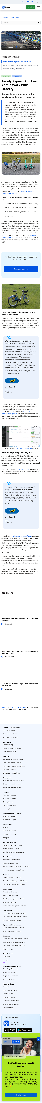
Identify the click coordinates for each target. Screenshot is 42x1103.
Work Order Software (9, 730)
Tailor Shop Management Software (14, 884)
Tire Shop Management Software (13, 870)
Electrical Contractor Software (12, 920)
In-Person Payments (9, 798)
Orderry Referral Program (11, 1004)
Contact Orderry (8, 1007)
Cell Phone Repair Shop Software (13, 852)
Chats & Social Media (9, 752)
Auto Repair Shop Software (11, 860)
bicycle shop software (24, 448)
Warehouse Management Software (14, 766)
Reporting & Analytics (10, 816)
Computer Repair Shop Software (13, 845)
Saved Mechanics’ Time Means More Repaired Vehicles (20, 65)
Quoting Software (8, 802)
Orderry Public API (8, 994)
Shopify (5, 827)
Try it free (30, 7)
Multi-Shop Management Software (14, 942)
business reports (23, 469)
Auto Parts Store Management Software (16, 866)
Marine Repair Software (10, 895)
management (6, 76)
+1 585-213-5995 (28, 2)
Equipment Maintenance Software (13, 928)
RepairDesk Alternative (10, 972)
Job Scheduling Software (10, 737)
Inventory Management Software (13, 759)
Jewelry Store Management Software (14, 906)
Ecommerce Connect (9, 831)
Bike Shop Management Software (13, 899)
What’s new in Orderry (10, 990)
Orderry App (7, 956)
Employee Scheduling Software (12, 784)
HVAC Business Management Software (15, 917)
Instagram (6, 838)
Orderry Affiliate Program (11, 1001)
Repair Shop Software (10, 892)
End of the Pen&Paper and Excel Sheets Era (17, 62)
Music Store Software (10, 902)
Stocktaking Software (9, 769)
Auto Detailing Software (10, 863)
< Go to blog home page (10, 17)
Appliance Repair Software (11, 849)
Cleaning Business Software (12, 877)
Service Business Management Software (16, 939)
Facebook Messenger (10, 834)
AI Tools (5, 960)
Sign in (38, 2)
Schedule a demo (21, 269)
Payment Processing (9, 795)
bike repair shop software (22, 536)
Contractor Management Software (14, 945)
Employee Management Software (13, 780)
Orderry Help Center (9, 997)
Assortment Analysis (9, 820)
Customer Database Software (12, 748)
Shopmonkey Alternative (10, 976)
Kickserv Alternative (9, 979)
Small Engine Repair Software (12, 931)
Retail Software (8, 949)
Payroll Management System (12, 787)
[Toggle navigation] (38, 7)
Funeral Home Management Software (15, 881)
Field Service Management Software (14, 913)
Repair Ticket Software (10, 734)
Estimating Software (9, 805)
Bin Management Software (11, 773)
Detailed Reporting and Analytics (13, 69)
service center (17, 76)
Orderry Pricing (7, 987)
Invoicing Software (9, 809)
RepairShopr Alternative (10, 969)
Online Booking (8, 745)
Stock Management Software (12, 763)
